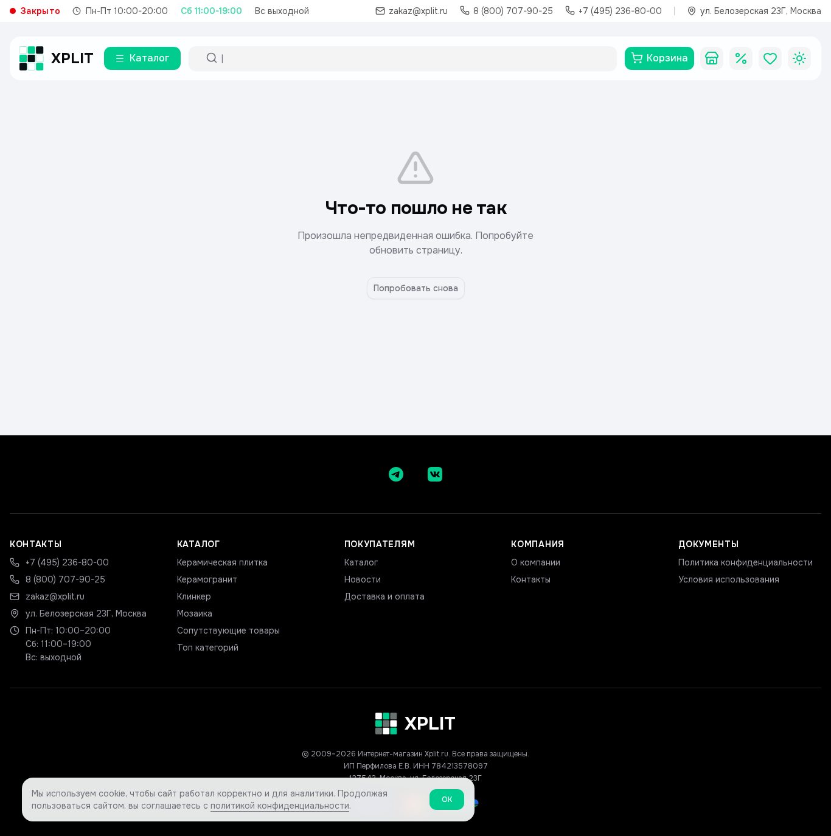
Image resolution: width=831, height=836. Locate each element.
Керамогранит (207, 579)
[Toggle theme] (799, 58)
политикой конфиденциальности (279, 805)
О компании (535, 562)
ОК (447, 799)
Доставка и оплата (384, 596)
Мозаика (194, 613)
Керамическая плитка (222, 562)
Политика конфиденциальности (745, 562)
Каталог (361, 562)
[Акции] (741, 58)
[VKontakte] (435, 474)
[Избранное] (770, 58)
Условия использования (728, 579)
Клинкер (194, 596)
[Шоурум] (712, 58)
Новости (362, 579)
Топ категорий (207, 647)
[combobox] (414, 58)
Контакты (531, 579)
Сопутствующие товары (228, 630)
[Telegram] (396, 474)
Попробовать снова (416, 288)
